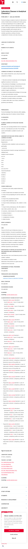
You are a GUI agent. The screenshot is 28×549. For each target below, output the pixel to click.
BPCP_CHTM (11, 389)
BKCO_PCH (10, 348)
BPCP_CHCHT (12, 300)
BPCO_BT (10, 341)
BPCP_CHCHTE (12, 376)
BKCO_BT (10, 352)
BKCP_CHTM (11, 382)
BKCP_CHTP (11, 346)
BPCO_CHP (10, 337)
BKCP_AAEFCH (12, 358)
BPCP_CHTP (11, 335)
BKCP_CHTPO (12, 424)
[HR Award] (3, 546)
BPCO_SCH (10, 302)
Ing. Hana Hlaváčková (6, 464)
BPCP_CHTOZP (12, 395)
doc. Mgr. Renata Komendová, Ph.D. (9, 60)
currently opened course (11, 294)
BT (11, 418)
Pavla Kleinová (4, 474)
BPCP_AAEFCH (12, 364)
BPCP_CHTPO (12, 408)
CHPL (11, 410)
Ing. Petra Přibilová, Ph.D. (6, 466)
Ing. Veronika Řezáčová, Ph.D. (7, 472)
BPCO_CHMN (10, 306)
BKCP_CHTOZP (12, 401)
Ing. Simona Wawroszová (6, 468)
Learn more (6, 526)
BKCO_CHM (10, 321)
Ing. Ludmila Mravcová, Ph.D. (7, 462)
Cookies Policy (4, 543)
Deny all (14, 538)
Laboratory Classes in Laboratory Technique (13, 278)
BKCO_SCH (10, 330)
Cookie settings (14, 534)
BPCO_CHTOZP (11, 314)
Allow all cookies (14, 530)
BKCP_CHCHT (12, 319)
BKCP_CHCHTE (12, 370)
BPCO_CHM (10, 310)
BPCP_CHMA (11, 439)
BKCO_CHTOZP (11, 325)
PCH (11, 414)
